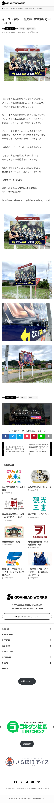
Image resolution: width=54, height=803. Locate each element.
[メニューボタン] (50, 3)
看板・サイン (10, 29)
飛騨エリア (30, 29)
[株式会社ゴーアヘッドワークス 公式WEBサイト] (13, 3)
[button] (5, 436)
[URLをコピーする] (48, 436)
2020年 (22, 29)
